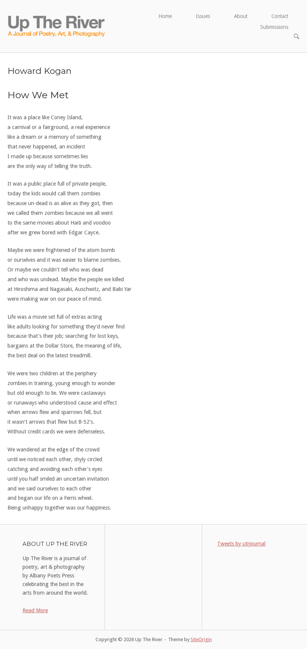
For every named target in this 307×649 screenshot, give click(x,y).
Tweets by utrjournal (241, 544)
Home (165, 16)
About (240, 16)
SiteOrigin (201, 639)
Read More (35, 610)
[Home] (56, 26)
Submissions (274, 27)
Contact (279, 16)
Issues (203, 16)
